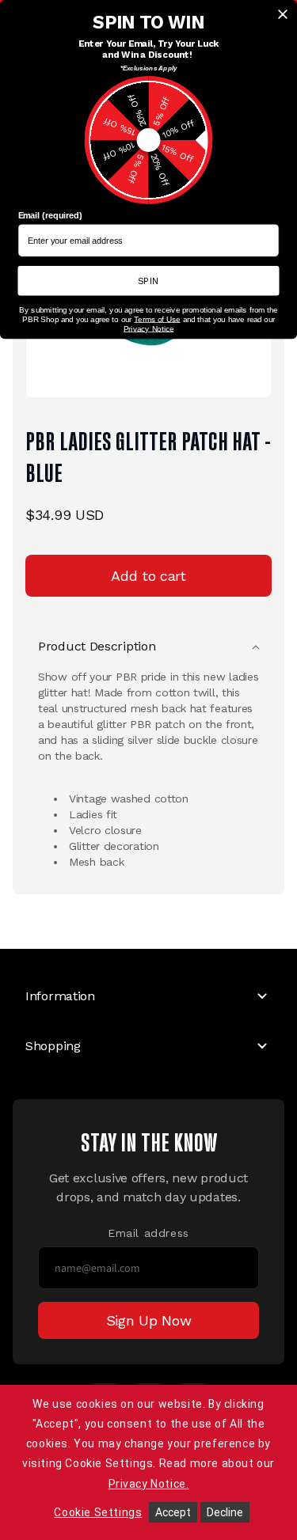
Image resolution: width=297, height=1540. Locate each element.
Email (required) (50, 215)
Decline (225, 1512)
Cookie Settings (98, 1512)
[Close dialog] (282, 14)
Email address (148, 1233)
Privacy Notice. (149, 1483)
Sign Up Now (149, 1320)
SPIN (149, 280)
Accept (173, 1512)
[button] (148, 646)
